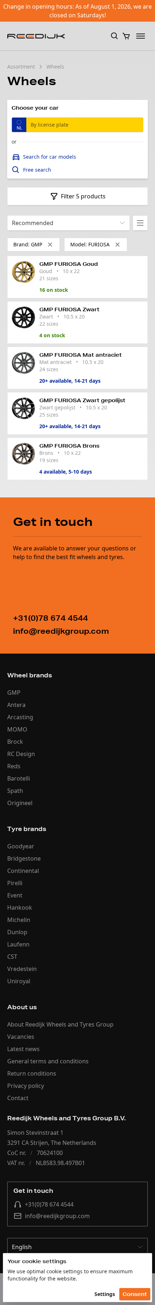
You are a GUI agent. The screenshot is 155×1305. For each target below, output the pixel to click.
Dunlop (17, 932)
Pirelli (14, 883)
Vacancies (20, 1037)
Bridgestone (24, 858)
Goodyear (20, 846)
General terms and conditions (48, 1061)
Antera (16, 705)
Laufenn (18, 944)
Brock (15, 742)
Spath (15, 791)
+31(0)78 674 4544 (49, 1204)
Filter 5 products (83, 196)
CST (12, 957)
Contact (17, 1098)
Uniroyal (18, 981)
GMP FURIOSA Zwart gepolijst (82, 400)
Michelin (18, 920)
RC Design (21, 754)
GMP (14, 693)
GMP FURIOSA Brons (69, 446)
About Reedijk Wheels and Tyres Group (60, 1024)
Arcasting (20, 717)
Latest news (23, 1049)
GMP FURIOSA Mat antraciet (80, 355)
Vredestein (22, 969)
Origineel (19, 803)
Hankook (19, 907)
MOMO (17, 729)
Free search (37, 169)
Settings (104, 1294)
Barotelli (18, 778)
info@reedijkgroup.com (57, 1216)
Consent (135, 1294)
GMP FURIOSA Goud (68, 264)
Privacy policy (25, 1086)
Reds (14, 766)
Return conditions (31, 1073)
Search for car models (49, 156)
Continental (23, 871)
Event (14, 895)
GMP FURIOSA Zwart (69, 309)
